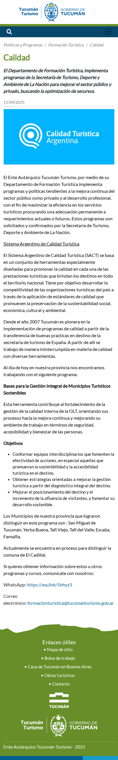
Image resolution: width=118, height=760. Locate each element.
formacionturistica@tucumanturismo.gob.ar (70, 603)
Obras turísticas (59, 675)
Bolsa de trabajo (59, 658)
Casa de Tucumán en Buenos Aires (60, 666)
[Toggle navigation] (108, 31)
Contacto (61, 684)
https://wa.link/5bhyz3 (49, 584)
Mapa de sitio (59, 649)
